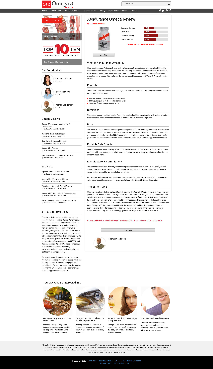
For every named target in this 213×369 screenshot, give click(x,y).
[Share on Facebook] (160, 10)
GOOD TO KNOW (52, 20)
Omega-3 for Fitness (50, 148)
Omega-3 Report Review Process (113, 11)
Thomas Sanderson (117, 239)
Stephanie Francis (63, 78)
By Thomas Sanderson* (96, 24)
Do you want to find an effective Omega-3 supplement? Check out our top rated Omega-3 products (125, 221)
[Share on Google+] (167, 10)
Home (44, 11)
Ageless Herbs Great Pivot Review (55, 172)
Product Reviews (72, 11)
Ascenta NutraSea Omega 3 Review (55, 179)
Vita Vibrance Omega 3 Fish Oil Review (57, 186)
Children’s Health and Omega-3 (53, 134)
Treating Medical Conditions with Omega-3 (58, 155)
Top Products (56, 11)
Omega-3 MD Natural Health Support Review (59, 193)
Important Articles (89, 11)
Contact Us (135, 11)
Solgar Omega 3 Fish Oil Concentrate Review (59, 200)
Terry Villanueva (62, 91)
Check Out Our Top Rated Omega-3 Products (145, 44)
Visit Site (103, 55)
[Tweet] (163, 10)
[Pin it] (170, 10)
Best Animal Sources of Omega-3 (55, 141)
